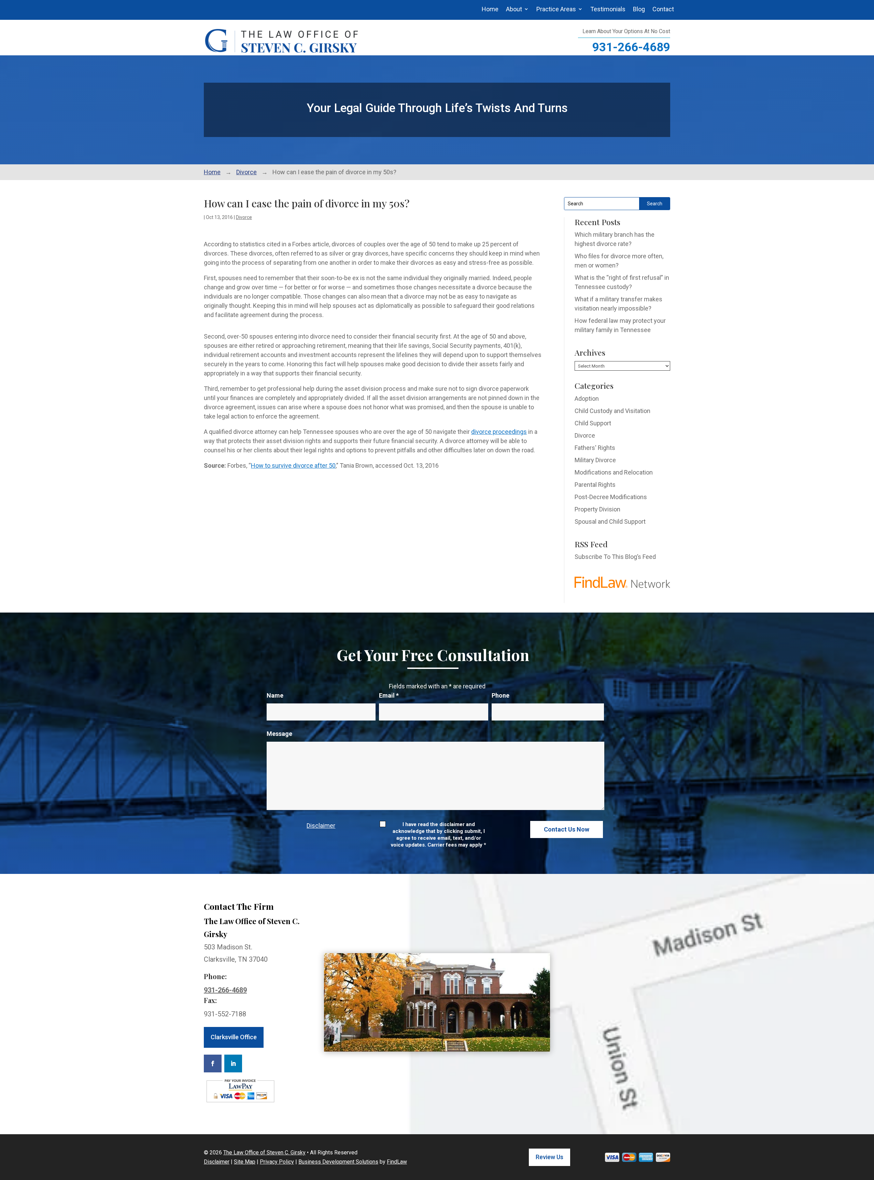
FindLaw (397, 1161)
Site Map (244, 1161)
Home (490, 9)
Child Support (593, 423)
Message (279, 733)
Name (275, 695)
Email (389, 695)
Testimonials (607, 9)
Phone (500, 695)
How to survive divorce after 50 (293, 465)
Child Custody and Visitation (612, 410)
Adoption (587, 398)
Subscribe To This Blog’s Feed (615, 556)
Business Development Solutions (338, 1161)
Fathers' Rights (595, 447)
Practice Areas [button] (556, 9)
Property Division (597, 509)
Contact (663, 9)
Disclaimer (321, 825)
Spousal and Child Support (610, 521)
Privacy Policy (277, 1161)
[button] (867, 1130)
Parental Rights (595, 484)
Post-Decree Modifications (611, 496)
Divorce (244, 217)
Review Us (549, 1157)
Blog (639, 9)
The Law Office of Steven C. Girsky (264, 1152)
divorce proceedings (499, 431)
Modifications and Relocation (614, 472)
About (514, 9)
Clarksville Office (234, 1037)
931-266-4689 (631, 47)
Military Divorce (595, 460)
